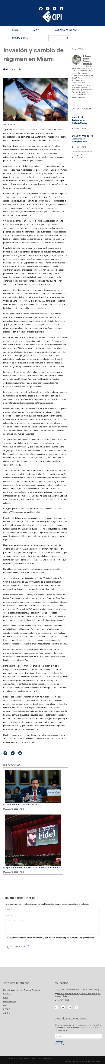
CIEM (5, 998)
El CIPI (36, 30)
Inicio (15, 30)
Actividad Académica (66, 30)
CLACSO (7, 994)
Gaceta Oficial (9, 1001)
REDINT (7, 1009)
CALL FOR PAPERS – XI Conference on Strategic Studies (82, 139)
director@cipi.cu (79, 97)
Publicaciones (20, 38)
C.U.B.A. (7, 1013)
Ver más (77, 156)
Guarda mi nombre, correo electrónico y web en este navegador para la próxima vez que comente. (52, 938)
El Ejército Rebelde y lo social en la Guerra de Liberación (32, 867)
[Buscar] (67, 38)
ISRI (5, 1005)
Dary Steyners (73, 1061)
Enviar (59, 1043)
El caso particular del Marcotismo (20, 804)
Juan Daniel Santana (94, 1061)
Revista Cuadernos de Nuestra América (21, 990)
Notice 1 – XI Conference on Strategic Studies (79, 120)
